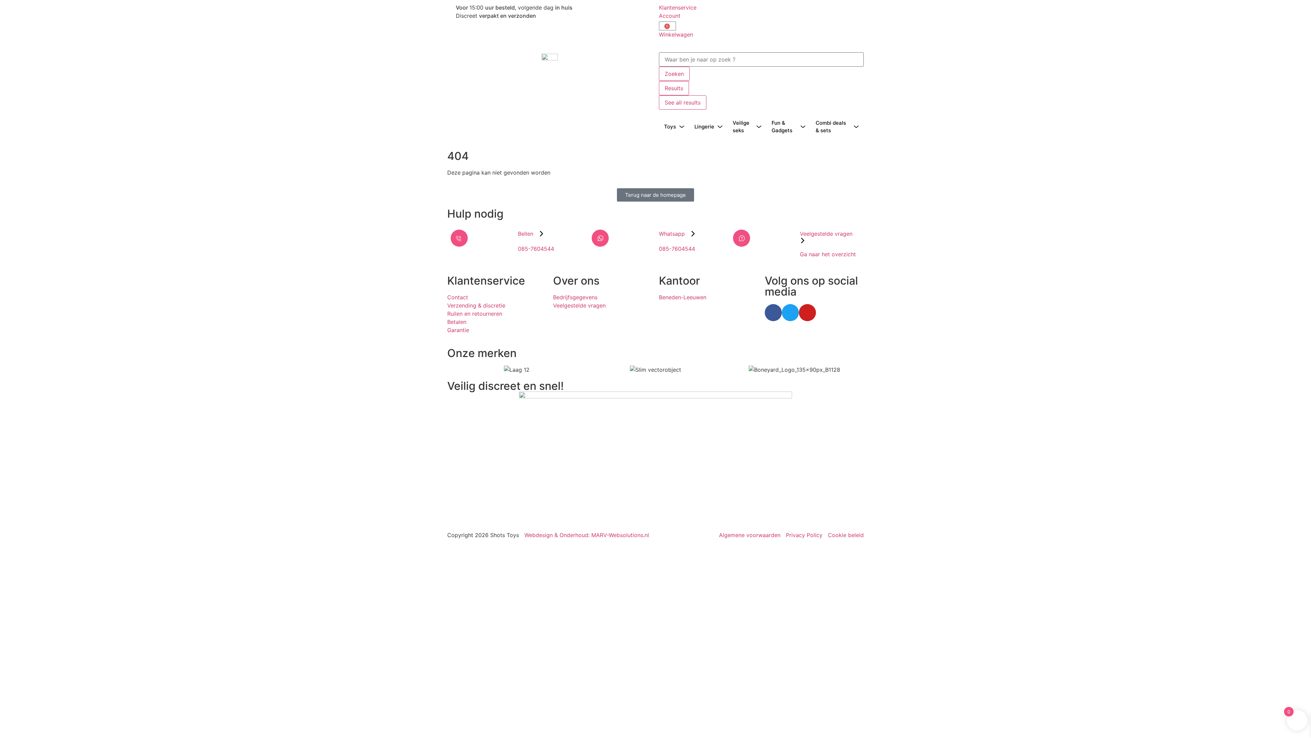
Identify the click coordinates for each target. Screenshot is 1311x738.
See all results (683, 102)
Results (674, 88)
